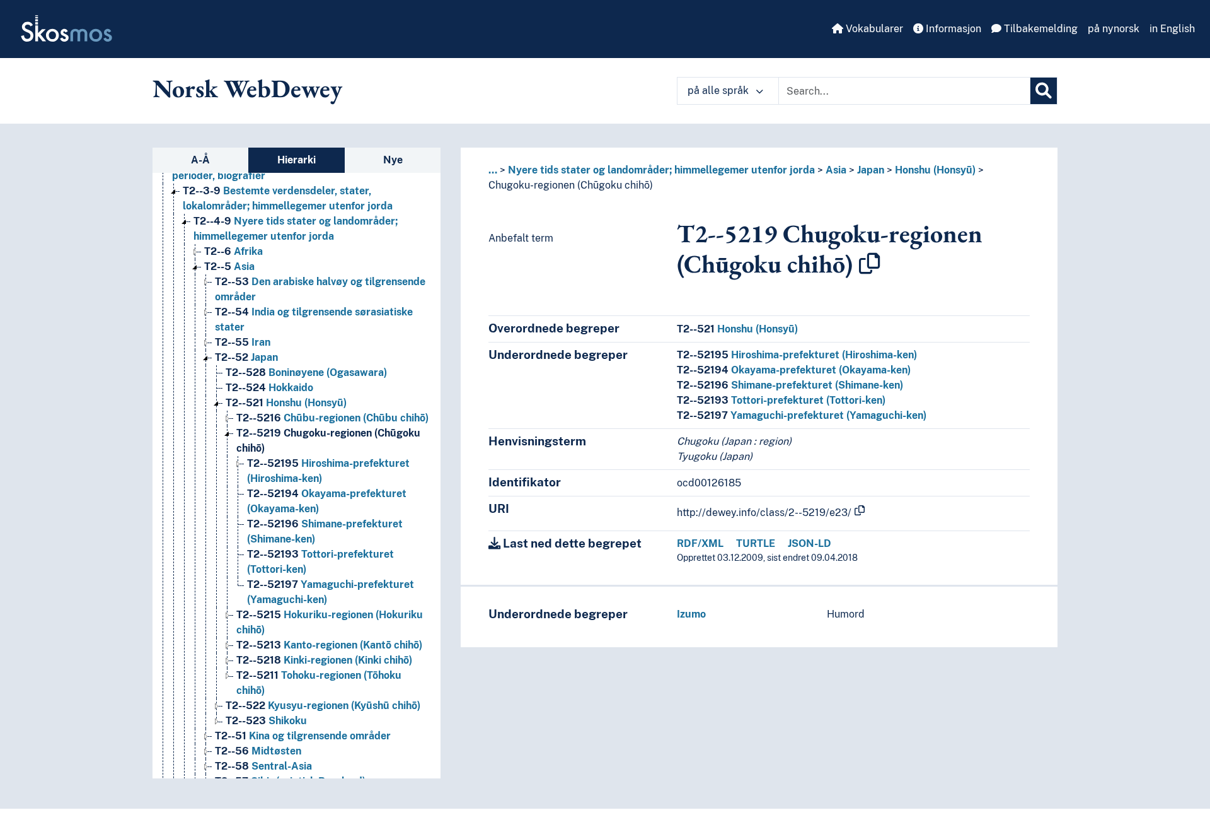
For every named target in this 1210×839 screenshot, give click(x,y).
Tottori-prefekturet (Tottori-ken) (781, 400)
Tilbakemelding (1039, 29)
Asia (229, 267)
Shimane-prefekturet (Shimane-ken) (790, 385)
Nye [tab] (393, 160)
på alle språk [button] (719, 91)
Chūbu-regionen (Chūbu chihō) (332, 418)
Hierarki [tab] (296, 160)
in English (1172, 29)
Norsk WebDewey (247, 88)
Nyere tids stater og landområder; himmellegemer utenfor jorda (661, 170)
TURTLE (755, 543)
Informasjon (952, 29)
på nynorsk (1113, 29)
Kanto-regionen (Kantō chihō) (329, 645)
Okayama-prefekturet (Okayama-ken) (794, 370)
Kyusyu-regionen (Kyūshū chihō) (323, 706)
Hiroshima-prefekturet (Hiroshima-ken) (797, 355)
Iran (242, 342)
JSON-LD (809, 543)
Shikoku (266, 721)
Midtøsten (258, 751)
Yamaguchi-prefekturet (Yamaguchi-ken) (801, 415)
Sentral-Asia (263, 766)
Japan (246, 357)
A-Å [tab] (200, 160)
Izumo (691, 614)
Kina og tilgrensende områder (303, 736)
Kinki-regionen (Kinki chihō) (324, 660)
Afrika (233, 251)
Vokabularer (873, 29)
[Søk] (1043, 91)
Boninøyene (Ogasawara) (306, 372)
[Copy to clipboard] (870, 263)
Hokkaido (269, 388)
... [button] (492, 170)
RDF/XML (700, 543)
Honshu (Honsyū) (286, 403)
